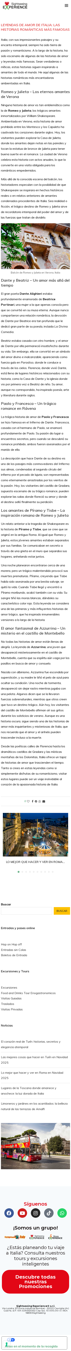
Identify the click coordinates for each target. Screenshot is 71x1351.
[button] (6, 842)
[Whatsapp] (62, 1213)
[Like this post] (28, 801)
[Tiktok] (49, 1213)
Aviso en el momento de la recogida (31, 1346)
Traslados (7, 1004)
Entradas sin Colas (13, 950)
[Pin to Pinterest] (36, 801)
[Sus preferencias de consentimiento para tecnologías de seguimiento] (6, 1344)
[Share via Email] (43, 801)
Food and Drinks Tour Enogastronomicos (28, 993)
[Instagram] (35, 1213)
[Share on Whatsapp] (40, 801)
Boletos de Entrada (14, 955)
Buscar (6, 904)
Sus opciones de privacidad (38, 1340)
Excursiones (9, 987)
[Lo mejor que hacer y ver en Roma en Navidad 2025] (35, 835)
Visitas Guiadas (11, 998)
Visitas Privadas (12, 1009)
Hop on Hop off (11, 944)
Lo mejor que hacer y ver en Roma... (35, 862)
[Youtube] (22, 1213)
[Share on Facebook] (32, 801)
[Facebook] (9, 1213)
